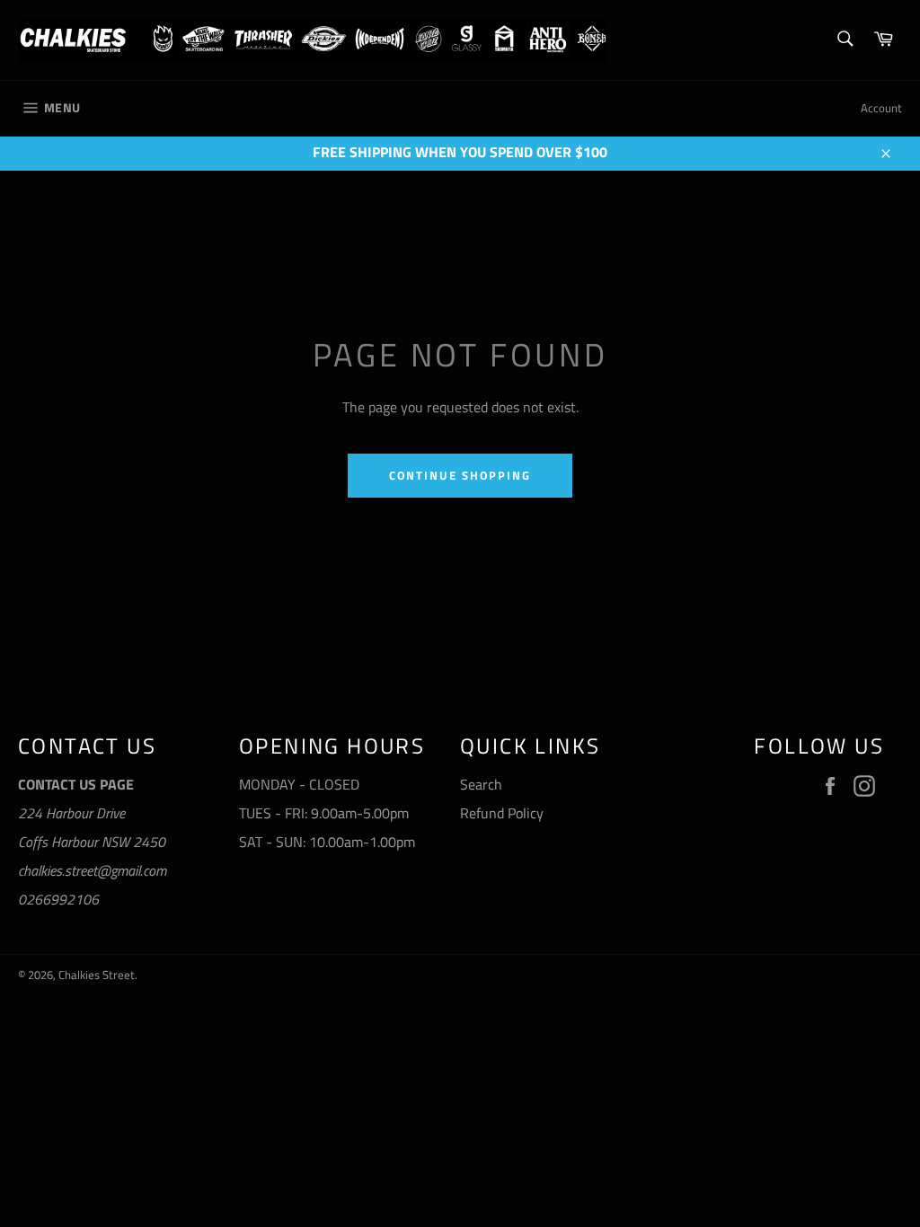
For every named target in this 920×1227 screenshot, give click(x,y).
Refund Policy (502, 813)
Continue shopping (459, 475)
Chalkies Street (96, 975)
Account (881, 108)
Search (481, 784)
